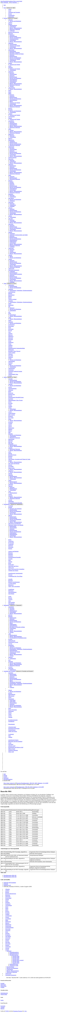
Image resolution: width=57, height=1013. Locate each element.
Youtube (3, 1007)
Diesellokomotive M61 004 (10, 876)
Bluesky (2, 1008)
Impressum (3, 984)
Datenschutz (3, 986)
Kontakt (2, 983)
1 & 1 (25, 1011)
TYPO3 (7, 1011)
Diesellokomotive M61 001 (10, 875)
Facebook (3, 1006)
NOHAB (6, 884)
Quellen (2, 987)
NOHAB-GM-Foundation (10, 882)
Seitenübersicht (4, 993)
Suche (2, 1000)
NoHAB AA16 (7, 885)
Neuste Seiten (4, 994)
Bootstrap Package (17, 1011)
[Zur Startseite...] (9, 2)
